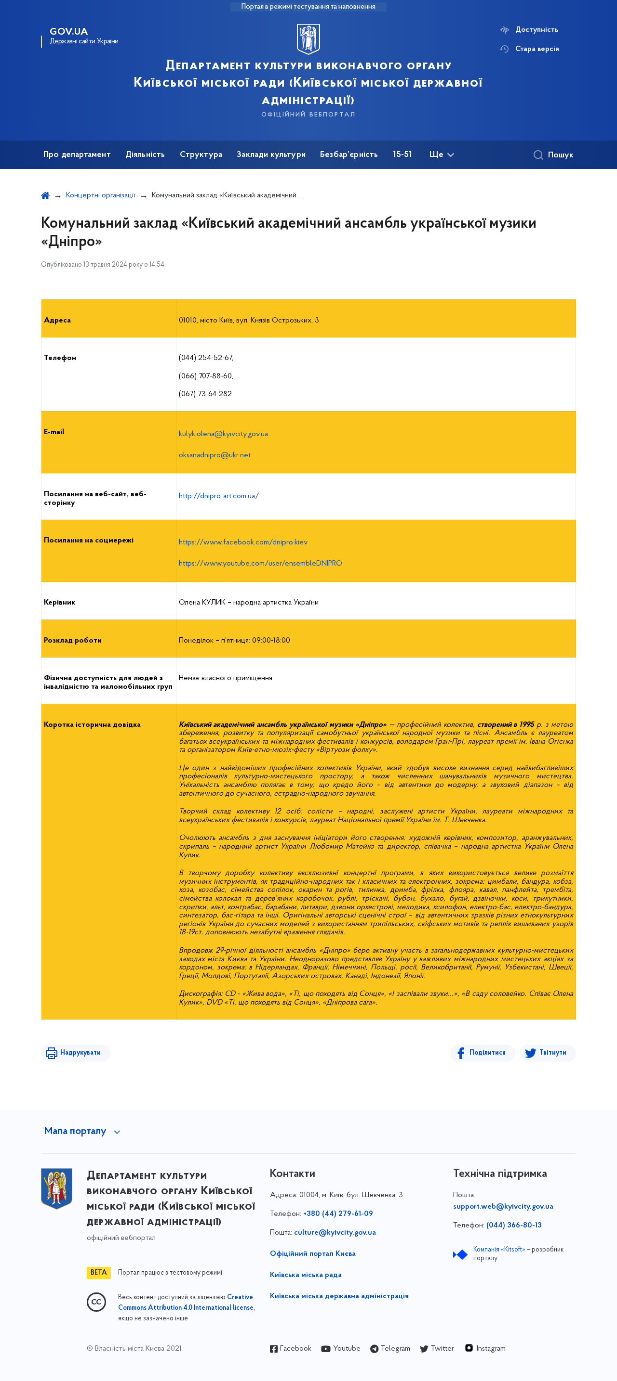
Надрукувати (80, 1053)
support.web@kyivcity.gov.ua (503, 1207)
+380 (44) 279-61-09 (338, 1214)
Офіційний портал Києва (313, 1254)
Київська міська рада (306, 1275)
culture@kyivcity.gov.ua (335, 1233)
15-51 (403, 155)
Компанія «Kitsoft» (499, 1249)
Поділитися (487, 1053)
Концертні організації (100, 195)
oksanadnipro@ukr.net (215, 455)
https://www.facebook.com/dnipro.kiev (243, 542)
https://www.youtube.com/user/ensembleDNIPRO (260, 564)
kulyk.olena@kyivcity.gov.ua (223, 434)
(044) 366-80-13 (514, 1225)
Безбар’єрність (349, 155)
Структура (201, 155)
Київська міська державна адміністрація (339, 1296)
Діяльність (145, 155)
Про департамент (77, 155)
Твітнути (552, 1053)
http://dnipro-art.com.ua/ (219, 496)
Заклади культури (271, 155)
